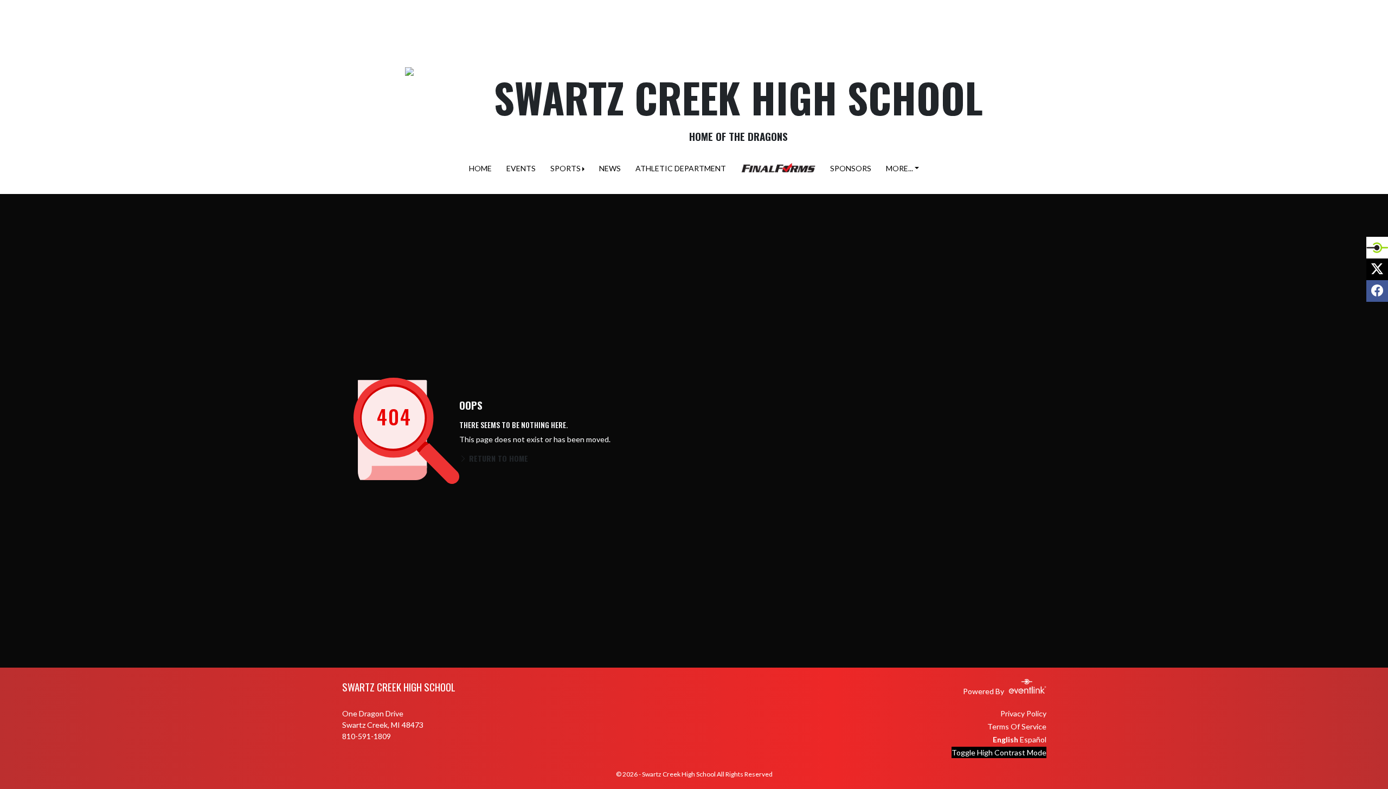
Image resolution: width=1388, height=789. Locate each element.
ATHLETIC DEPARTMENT (680, 168)
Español (1033, 739)
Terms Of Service (1016, 726)
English (1005, 739)
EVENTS (521, 168)
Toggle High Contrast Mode (999, 752)
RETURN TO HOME (497, 458)
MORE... (899, 168)
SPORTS (565, 168)
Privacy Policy (1023, 713)
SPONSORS (850, 168)
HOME (480, 168)
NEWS (610, 168)
